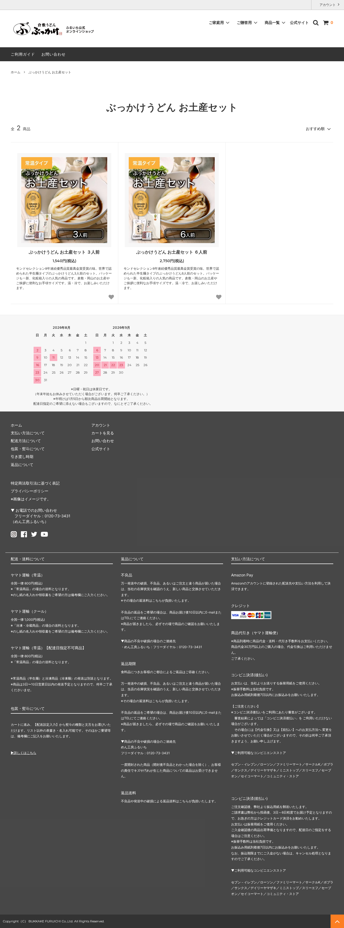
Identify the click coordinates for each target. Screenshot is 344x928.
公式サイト (299, 22)
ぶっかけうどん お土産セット (49, 72)
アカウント (327, 5)
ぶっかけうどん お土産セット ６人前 (171, 252)
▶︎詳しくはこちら (23, 753)
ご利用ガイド (23, 54)
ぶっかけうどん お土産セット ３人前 (64, 252)
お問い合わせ (53, 54)
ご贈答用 (244, 22)
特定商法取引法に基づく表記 (35, 483)
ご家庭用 (216, 22)
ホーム (15, 72)
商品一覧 (272, 22)
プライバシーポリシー (29, 491)
